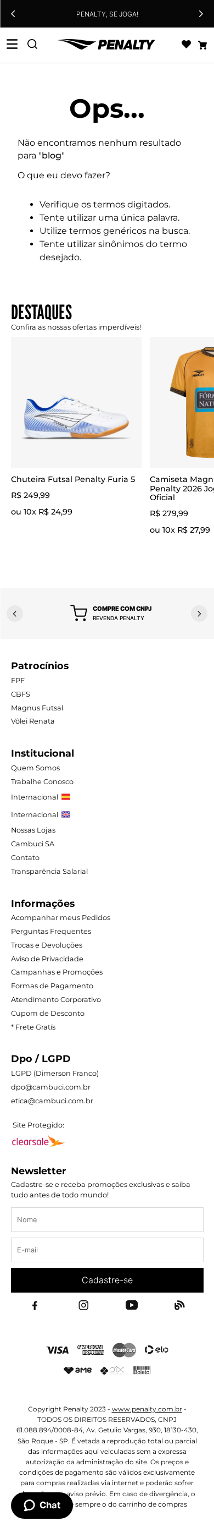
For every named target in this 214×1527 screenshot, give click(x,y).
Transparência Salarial (49, 871)
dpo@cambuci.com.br (51, 1087)
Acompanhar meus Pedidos (60, 917)
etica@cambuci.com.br (52, 1101)
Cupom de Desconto (48, 1013)
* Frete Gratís (33, 1027)
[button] (110, 613)
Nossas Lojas (33, 830)
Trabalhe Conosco (42, 782)
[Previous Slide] (13, 14)
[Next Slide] (200, 14)
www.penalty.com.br (147, 1409)
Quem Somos (35, 768)
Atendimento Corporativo (56, 999)
